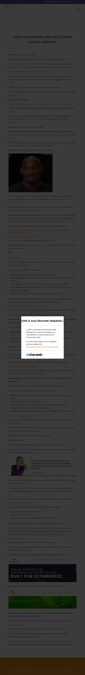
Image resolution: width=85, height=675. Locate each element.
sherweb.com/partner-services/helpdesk (42, 347)
